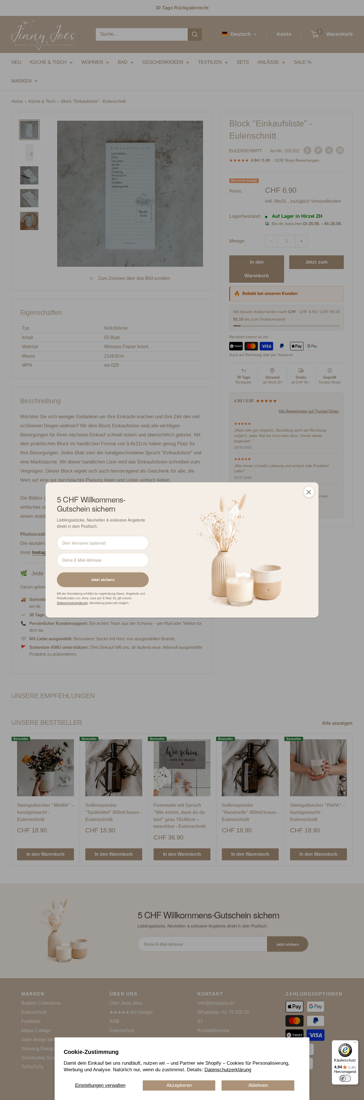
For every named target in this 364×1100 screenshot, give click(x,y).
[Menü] (354, 1043)
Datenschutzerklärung (227, 1069)
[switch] (345, 1078)
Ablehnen (258, 1085)
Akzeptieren (179, 1085)
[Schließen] (309, 492)
